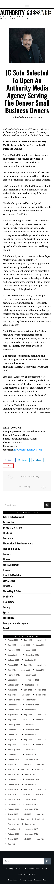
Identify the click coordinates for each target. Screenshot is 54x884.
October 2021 (13, 759)
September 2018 (31, 834)
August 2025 (13, 664)
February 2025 (14, 674)
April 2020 (25, 794)
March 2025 (40, 669)
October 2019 (13, 809)
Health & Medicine (12, 575)
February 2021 (13, 774)
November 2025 (32, 654)
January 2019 (30, 824)
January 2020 (31, 799)
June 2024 (42, 689)
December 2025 (14, 654)
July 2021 (27, 764)
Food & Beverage (11, 564)
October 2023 (13, 709)
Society (6, 607)
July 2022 (28, 739)
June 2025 (41, 664)
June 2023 (41, 714)
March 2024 (41, 694)
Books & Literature (12, 527)
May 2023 (12, 719)
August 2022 (13, 739)
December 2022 (14, 729)
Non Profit (8, 596)
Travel (6, 628)
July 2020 (28, 789)
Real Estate (8, 602)
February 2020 (14, 799)
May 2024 (12, 694)
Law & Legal (9, 580)
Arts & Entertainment (13, 517)
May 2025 (12, 669)
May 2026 (12, 644)
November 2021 (32, 754)
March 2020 (40, 794)
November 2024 (32, 679)
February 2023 (14, 724)
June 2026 (41, 640)
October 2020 (13, 784)
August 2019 (13, 814)
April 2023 (25, 719)
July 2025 (28, 664)
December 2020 (14, 779)
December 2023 (14, 704)
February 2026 (14, 649)
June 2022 (41, 739)
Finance (7, 554)
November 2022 (32, 729)
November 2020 (32, 779)
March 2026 (40, 644)
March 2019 (39, 819)
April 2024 (26, 694)
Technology (8, 617)
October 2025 (13, 659)
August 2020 (13, 789)
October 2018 (13, 834)
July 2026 (28, 640)
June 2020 (41, 789)
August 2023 (13, 714)
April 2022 (25, 744)
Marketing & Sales (12, 591)
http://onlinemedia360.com (27, 449)
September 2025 (32, 659)
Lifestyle (7, 586)
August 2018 (13, 839)
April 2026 (25, 644)
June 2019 (40, 814)
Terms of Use (40, 880)
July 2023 (28, 714)
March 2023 (40, 719)
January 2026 (31, 649)
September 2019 (31, 809)
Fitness (6, 559)
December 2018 (14, 829)
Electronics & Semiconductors (18, 543)
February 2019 (13, 824)
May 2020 (12, 794)
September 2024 (32, 684)
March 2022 (40, 744)
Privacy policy (26, 880)
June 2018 (40, 839)
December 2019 (14, 804)
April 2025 (25, 669)
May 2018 (11, 844)
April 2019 (25, 819)
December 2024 (14, 679)
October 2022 (13, 734)
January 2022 (31, 749)
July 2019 (27, 814)
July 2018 (27, 839)
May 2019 (11, 819)
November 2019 (32, 804)
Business (7, 532)
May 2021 (11, 769)
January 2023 (31, 724)
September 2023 (32, 709)
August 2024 (13, 689)
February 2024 (14, 699)
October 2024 (13, 684)
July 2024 (28, 689)
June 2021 (40, 764)
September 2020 (32, 784)
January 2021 (30, 774)
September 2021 (31, 759)
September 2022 (32, 734)
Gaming (6, 570)
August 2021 (13, 764)
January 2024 (31, 699)
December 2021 (14, 754)
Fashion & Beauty (11, 548)
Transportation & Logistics (16, 623)
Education (8, 538)
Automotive (8, 522)
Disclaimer (13, 880)
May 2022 (12, 744)
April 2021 (25, 769)
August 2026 (13, 640)
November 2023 (32, 704)
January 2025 (31, 674)
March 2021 (39, 769)
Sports (6, 612)
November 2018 (32, 829)
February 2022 (14, 749)
